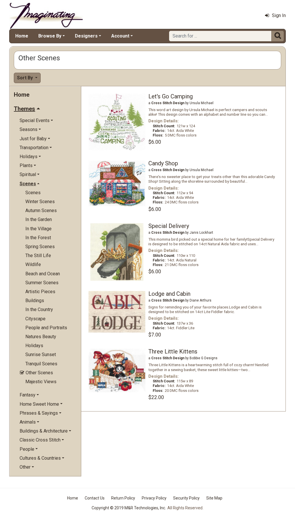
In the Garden (38, 219)
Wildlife (33, 264)
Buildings (34, 300)
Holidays (34, 345)
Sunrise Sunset (40, 354)
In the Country (39, 309)
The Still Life (38, 255)
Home (21, 36)
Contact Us (95, 498)
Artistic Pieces (40, 291)
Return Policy (123, 498)
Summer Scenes (41, 282)
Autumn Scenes (41, 210)
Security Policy (186, 498)
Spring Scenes (40, 246)
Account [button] (120, 36)
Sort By (25, 78)
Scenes (33, 192)
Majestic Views (40, 381)
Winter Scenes (40, 201)
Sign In (279, 15)
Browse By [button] (49, 36)
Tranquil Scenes (41, 363)
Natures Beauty (40, 336)
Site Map (214, 498)
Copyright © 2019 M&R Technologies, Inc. (129, 508)
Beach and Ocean (42, 273)
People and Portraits (46, 327)
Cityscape (35, 318)
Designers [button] (86, 36)
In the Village (38, 228)
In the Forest (38, 237)
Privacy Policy (154, 498)
